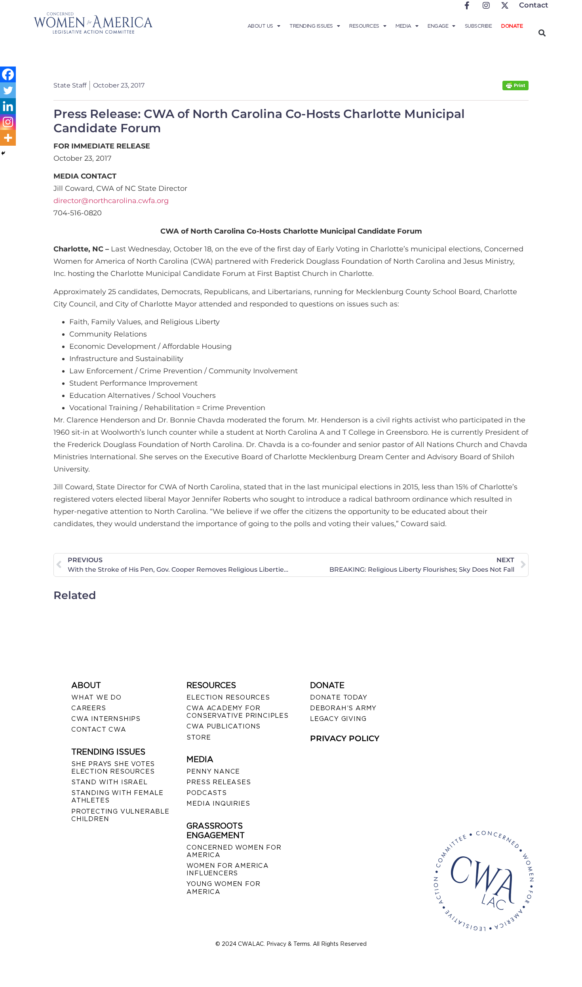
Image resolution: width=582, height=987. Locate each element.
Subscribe (478, 26)
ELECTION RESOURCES (228, 697)
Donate (512, 26)
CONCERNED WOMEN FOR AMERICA (233, 851)
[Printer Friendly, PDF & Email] (515, 88)
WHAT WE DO (96, 697)
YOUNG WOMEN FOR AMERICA (223, 887)
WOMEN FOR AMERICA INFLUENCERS (227, 869)
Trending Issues (311, 26)
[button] (541, 32)
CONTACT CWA (98, 729)
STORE (198, 737)
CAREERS (88, 708)
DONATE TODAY (338, 697)
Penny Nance (213, 771)
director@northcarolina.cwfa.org (111, 200)
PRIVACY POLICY (344, 738)
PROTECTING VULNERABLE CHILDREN (120, 815)
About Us (260, 26)
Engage (438, 26)
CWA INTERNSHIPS (106, 719)
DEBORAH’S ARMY (343, 708)
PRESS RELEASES (218, 782)
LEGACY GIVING (338, 719)
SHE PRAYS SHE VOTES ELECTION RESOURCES (113, 767)
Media (403, 26)
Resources (364, 26)
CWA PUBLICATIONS (223, 726)
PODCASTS (206, 793)
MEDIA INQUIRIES (218, 803)
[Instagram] (8, 122)
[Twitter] (8, 90)
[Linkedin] (8, 106)
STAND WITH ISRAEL (109, 782)
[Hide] (3, 153)
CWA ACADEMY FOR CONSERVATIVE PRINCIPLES (237, 711)
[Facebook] (8, 74)
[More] (8, 138)
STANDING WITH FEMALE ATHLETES (117, 796)
